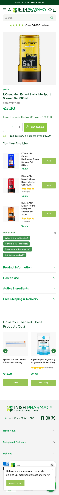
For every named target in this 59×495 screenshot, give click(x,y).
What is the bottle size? (16, 238)
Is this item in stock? (15, 255)
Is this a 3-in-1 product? (16, 243)
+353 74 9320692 (18, 418)
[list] (29, 58)
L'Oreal (6, 89)
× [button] (53, 469)
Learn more (15, 483)
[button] (55, 9)
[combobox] (29, 17)
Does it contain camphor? (17, 249)
